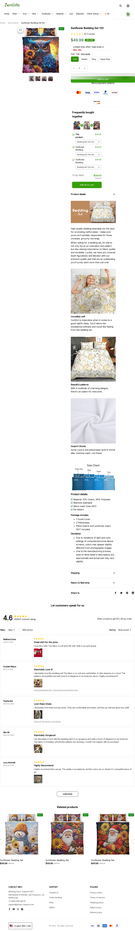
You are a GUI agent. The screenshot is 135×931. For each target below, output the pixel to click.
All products (13, 23)
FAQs (51, 902)
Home (2, 23)
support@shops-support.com (21, 904)
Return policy (96, 907)
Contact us (53, 892)
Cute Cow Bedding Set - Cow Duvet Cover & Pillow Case (56, 690)
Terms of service (97, 897)
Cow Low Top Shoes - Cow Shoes (47, 722)
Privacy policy (96, 892)
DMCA (52, 907)
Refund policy (96, 912)
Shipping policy (96, 902)
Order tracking (55, 897)
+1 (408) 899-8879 (16, 901)
